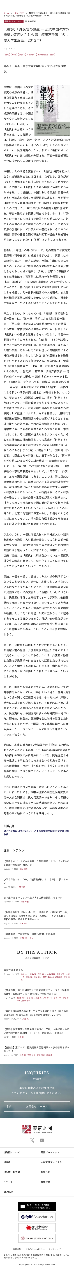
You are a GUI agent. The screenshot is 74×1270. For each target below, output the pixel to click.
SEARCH (8, 1192)
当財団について (12, 1152)
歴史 (7, 54)
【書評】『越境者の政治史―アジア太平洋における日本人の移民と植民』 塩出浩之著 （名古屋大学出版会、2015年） (37, 1015)
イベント (8, 1182)
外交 (21, 54)
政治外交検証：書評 (46, 54)
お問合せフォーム (37, 1106)
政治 (14, 54)
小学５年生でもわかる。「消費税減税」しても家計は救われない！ (37, 883)
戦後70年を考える (37, 975)
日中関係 (30, 54)
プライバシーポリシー (35, 1249)
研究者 (7, 1162)
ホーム (6, 13)
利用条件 (17, 1249)
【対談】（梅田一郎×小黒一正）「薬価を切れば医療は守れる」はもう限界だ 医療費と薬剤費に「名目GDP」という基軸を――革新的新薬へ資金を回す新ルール (37, 918)
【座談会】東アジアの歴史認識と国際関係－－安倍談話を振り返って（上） (37, 1049)
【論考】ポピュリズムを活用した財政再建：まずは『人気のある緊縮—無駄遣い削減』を (37, 865)
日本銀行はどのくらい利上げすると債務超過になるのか (37, 899)
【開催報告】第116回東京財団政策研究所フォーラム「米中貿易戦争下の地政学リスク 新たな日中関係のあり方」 (37, 995)
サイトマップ (55, 1249)
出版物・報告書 (12, 1172)
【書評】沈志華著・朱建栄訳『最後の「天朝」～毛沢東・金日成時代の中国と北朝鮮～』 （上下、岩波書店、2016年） (37, 1033)
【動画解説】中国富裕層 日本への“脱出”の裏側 (37, 934)
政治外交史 (19, 13)
